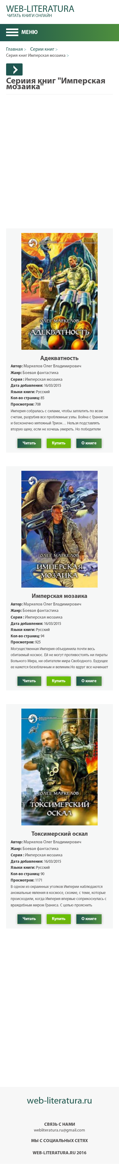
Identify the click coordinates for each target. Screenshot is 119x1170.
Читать (29, 443)
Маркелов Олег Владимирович (52, 366)
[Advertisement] (59, 154)
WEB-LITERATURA (40, 10)
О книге (88, 443)
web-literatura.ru (59, 1101)
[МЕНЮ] (12, 33)
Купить (59, 443)
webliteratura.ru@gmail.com (59, 1130)
